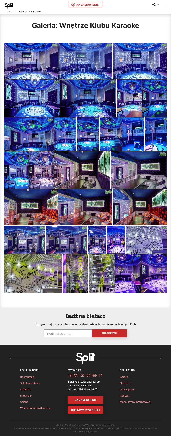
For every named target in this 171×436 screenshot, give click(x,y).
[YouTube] (82, 375)
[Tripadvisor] (94, 375)
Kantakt (124, 395)
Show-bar (26, 395)
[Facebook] (70, 375)
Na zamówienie (85, 400)
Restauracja (27, 376)
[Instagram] (88, 375)
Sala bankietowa (30, 383)
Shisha (24, 401)
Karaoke (25, 389)
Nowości (125, 383)
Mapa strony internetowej (135, 401)
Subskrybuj (109, 333)
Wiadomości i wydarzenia (35, 408)
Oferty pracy (127, 389)
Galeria (124, 376)
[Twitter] (76, 375)
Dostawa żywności (85, 410)
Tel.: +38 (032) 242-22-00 (84, 381)
